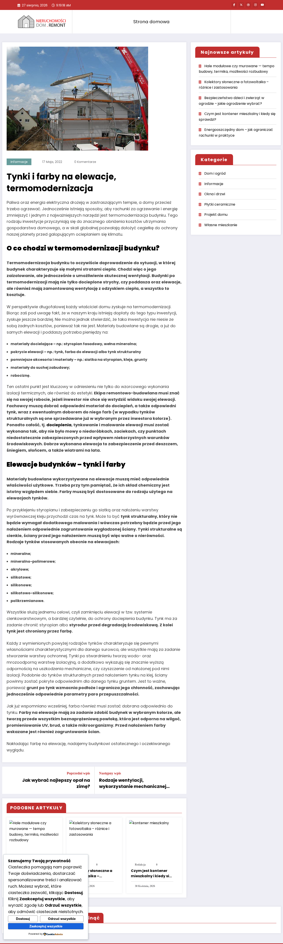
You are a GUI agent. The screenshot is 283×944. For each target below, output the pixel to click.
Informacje (19, 162)
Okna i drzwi (214, 194)
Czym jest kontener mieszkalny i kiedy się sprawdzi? (151, 873)
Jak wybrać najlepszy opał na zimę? (56, 783)
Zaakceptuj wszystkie (45, 926)
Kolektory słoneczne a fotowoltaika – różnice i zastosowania (91, 873)
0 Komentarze (85, 162)
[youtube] (262, 5)
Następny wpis (110, 773)
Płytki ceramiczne (219, 204)
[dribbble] (248, 5)
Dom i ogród (215, 173)
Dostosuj (23, 918)
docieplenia (58, 425)
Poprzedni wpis (78, 773)
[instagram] (255, 5)
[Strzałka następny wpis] (180, 780)
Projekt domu (216, 214)
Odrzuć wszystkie (62, 918)
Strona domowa (151, 22)
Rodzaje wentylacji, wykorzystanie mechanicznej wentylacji (132, 783)
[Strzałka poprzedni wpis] (8, 780)
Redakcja (140, 864)
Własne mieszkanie (220, 224)
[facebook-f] (234, 5)
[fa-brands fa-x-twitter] (241, 5)
